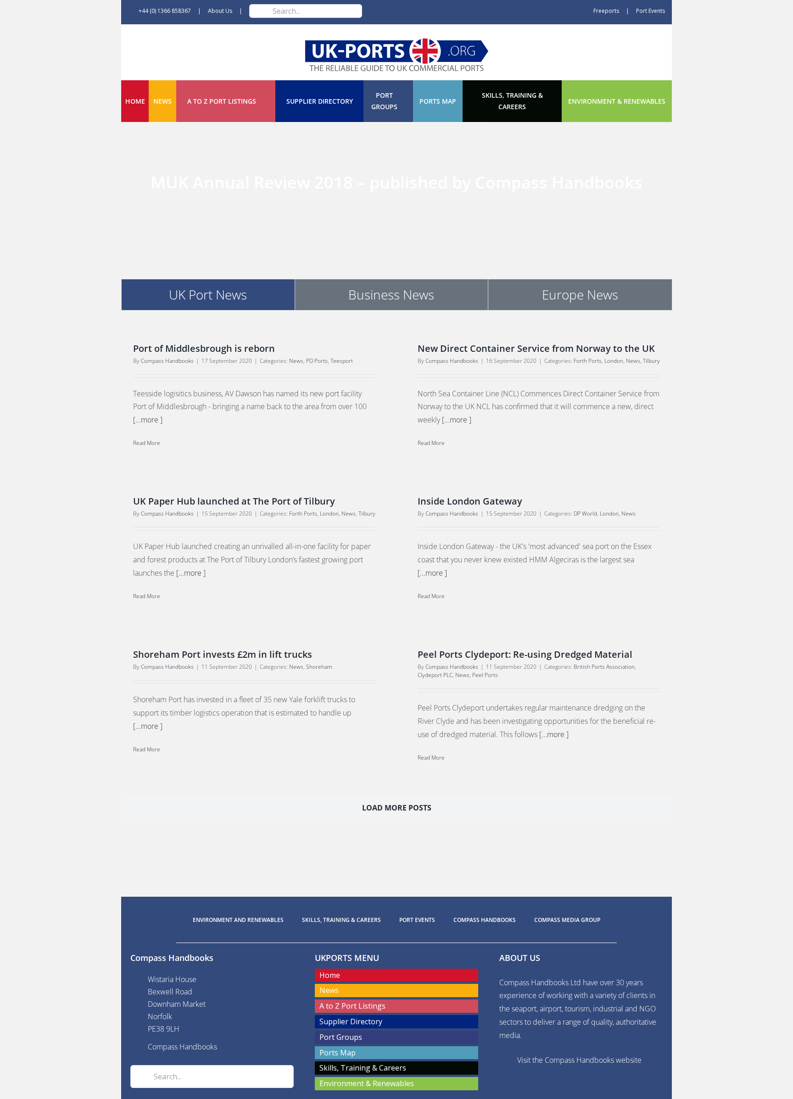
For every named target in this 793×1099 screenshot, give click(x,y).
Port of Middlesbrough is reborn (204, 348)
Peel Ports (485, 675)
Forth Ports (588, 361)
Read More (146, 443)
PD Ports (317, 361)
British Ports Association (604, 667)
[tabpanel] (396, 583)
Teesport (341, 361)
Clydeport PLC (435, 675)
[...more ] (147, 420)
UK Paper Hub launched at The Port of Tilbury (234, 501)
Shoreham (319, 667)
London (613, 361)
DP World (585, 513)
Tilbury (651, 361)
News (296, 361)
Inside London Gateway (470, 501)
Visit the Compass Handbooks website (579, 1060)
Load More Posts (396, 808)
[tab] (208, 294)
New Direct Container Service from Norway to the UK (536, 348)
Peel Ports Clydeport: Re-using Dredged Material (525, 654)
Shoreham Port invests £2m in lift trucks (222, 654)
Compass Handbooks (167, 361)
